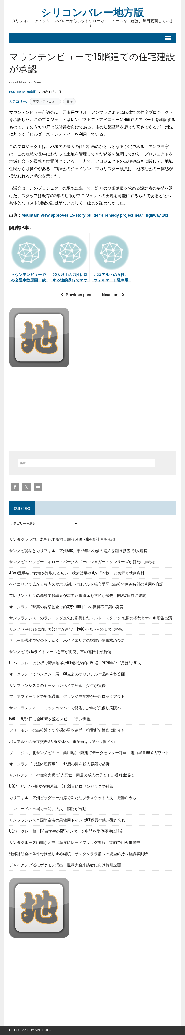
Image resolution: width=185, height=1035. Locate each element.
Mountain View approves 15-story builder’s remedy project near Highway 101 (94, 215)
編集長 (31, 91)
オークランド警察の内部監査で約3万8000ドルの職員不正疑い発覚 (66, 606)
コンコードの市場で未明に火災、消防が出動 (47, 808)
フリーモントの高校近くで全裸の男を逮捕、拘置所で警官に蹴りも (67, 730)
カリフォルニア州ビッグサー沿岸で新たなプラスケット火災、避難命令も (72, 797)
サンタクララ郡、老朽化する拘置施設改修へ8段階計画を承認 (62, 539)
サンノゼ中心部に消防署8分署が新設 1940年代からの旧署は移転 (66, 629)
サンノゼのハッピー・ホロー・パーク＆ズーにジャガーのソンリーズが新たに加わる (82, 561)
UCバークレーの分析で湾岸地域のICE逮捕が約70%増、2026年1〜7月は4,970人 (75, 663)
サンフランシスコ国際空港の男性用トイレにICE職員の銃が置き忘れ (67, 820)
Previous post (78, 295)
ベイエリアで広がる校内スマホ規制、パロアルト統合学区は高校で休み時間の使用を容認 (86, 584)
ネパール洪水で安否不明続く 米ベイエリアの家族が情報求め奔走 (67, 640)
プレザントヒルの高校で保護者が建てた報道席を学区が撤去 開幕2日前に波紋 (77, 595)
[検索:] (86, 463)
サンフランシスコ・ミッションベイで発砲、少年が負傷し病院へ (65, 707)
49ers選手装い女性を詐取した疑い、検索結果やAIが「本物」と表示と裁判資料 (76, 573)
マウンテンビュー (45, 101)
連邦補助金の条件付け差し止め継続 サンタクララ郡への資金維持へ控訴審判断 (78, 853)
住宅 (69, 101)
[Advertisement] (49, 408)
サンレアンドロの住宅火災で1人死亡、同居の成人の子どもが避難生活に (71, 775)
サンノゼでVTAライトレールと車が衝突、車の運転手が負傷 (60, 651)
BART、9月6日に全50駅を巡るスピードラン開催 (50, 718)
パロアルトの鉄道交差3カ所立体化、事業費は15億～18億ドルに (63, 741)
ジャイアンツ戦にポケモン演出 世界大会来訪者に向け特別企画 (65, 865)
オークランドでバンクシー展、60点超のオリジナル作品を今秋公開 (67, 674)
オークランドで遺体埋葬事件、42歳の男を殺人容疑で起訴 (59, 764)
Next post (110, 295)
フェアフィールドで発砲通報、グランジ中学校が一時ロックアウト (67, 696)
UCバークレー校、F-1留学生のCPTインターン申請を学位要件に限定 (66, 831)
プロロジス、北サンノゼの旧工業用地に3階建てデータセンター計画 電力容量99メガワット (89, 752)
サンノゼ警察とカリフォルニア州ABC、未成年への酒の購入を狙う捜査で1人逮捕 (78, 550)
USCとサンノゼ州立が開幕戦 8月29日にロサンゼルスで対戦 (61, 786)
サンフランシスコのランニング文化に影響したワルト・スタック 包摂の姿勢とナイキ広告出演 (90, 618)
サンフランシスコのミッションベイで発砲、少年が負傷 (57, 685)
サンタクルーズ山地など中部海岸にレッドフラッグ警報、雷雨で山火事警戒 (74, 842)
